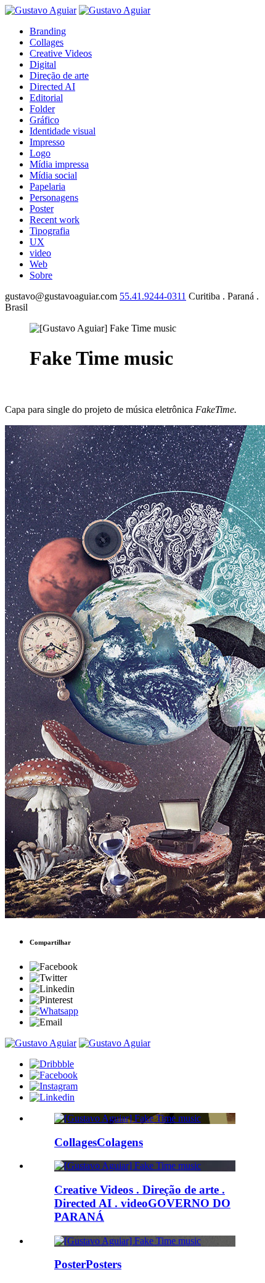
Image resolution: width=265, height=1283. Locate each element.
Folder (42, 109)
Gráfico (44, 120)
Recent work (55, 219)
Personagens (54, 197)
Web (38, 264)
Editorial (46, 97)
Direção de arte (59, 75)
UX (37, 242)
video (40, 253)
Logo (40, 153)
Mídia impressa (59, 164)
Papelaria (47, 186)
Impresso (47, 142)
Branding (48, 31)
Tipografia (50, 231)
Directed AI (52, 86)
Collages (46, 42)
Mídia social (53, 175)
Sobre (41, 275)
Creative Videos (61, 53)
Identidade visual (63, 131)
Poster (42, 208)
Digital (43, 64)
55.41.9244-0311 (153, 296)
